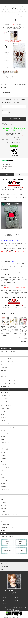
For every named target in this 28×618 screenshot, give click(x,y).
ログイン (2, 600)
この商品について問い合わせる (8, 166)
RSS (16, 610)
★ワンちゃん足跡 (8, 78)
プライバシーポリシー (18, 609)
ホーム (2, 76)
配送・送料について (16, 607)
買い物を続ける (5, 168)
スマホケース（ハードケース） (10, 76)
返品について (4, 123)
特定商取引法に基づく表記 (6, 124)
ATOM (18, 610)
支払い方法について (8, 607)
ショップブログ (11, 610)
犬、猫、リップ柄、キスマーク (7, 77)
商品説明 (7, 174)
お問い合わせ (3, 603)
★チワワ (24, 84)
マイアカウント (3, 597)
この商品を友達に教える (7, 164)
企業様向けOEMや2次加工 (7, 536)
